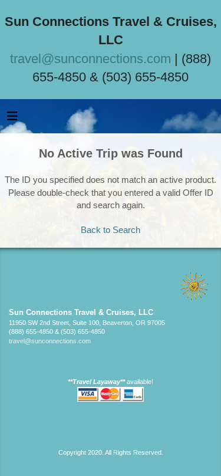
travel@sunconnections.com (90, 58)
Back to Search (110, 230)
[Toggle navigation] (12, 119)
